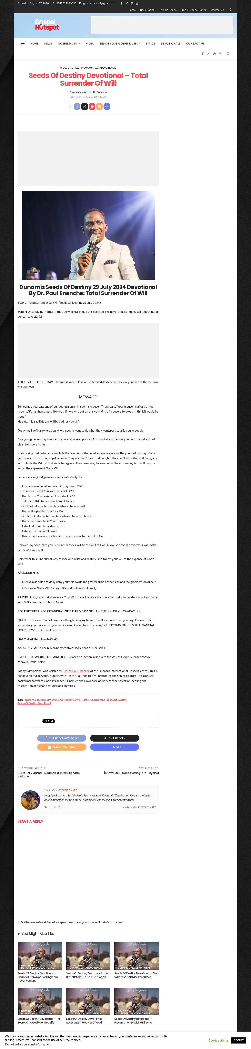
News (48, 43)
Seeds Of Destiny (116, 700)
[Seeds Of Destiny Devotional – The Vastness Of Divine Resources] (136, 956)
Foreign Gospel (168, 10)
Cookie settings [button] (218, 1040)
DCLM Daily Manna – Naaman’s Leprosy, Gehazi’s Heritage (49, 774)
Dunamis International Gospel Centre (59, 700)
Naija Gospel (147, 10)
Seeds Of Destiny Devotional (34, 703)
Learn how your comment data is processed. (96, 922)
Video (90, 43)
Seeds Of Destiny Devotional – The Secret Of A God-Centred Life (39, 1020)
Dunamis (30, 700)
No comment (100, 92)
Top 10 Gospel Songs (194, 10)
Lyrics (150, 43)
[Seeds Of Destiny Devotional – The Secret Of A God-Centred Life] (40, 1001)
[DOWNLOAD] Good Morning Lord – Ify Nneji (131, 773)
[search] (230, 10)
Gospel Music (68, 43)
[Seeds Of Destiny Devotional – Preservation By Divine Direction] (136, 1001)
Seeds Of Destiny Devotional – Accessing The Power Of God (85, 1020)
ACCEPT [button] (239, 1040)
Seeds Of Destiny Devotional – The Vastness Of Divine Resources (135, 975)
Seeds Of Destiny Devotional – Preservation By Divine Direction (133, 1020)
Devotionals (170, 43)
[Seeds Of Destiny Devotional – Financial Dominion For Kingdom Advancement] (40, 956)
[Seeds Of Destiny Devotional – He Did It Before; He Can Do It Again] (88, 956)
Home (132, 10)
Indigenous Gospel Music (119, 43)
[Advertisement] (162, 25)
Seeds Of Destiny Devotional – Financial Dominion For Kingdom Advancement (38, 977)
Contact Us (217, 10)
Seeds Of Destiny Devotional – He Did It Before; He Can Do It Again (87, 975)
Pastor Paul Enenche (76, 671)
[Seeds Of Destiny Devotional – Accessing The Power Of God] (88, 1001)
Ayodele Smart (80, 92)
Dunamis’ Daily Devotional (100, 68)
